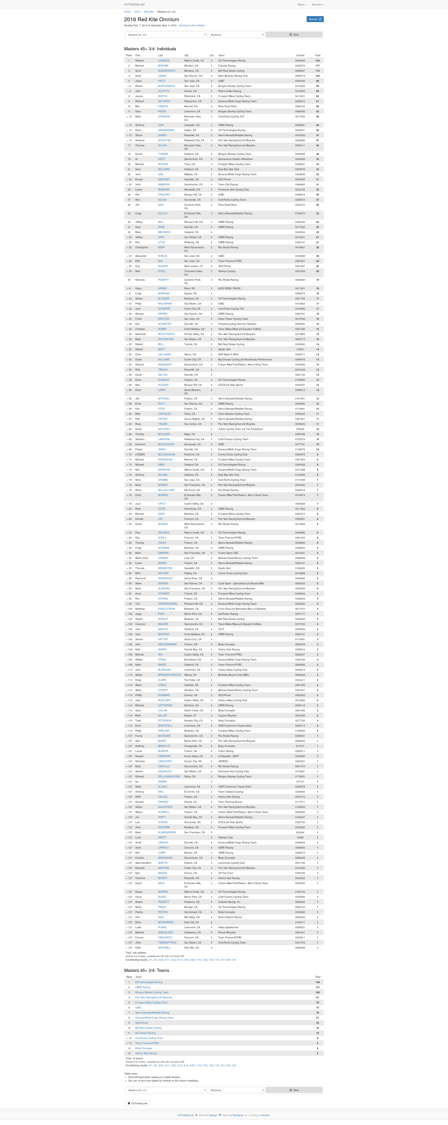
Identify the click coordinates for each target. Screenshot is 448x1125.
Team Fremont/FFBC (147, 1043)
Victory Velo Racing (146, 1053)
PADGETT (163, 902)
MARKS (162, 649)
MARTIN (162, 862)
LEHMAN (163, 558)
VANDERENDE (166, 130)
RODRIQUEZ (165, 459)
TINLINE (162, 424)
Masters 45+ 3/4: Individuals (150, 48)
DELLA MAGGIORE (169, 776)
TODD (161, 408)
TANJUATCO (165, 937)
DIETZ (161, 159)
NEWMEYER (165, 568)
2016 (137, 11)
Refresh (314, 19)
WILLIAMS (164, 169)
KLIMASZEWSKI (167, 832)
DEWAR (162, 781)
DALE (161, 204)
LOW (160, 125)
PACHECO (164, 532)
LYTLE (161, 242)
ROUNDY (163, 266)
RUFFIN (162, 96)
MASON (162, 873)
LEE (160, 519)
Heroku (265, 1115)
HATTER (163, 639)
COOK (161, 508)
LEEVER (162, 418)
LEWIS (162, 390)
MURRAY (163, 891)
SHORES (163, 583)
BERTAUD (163, 634)
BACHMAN (164, 232)
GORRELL (164, 812)
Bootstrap (238, 1115)
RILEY (161, 403)
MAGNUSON (165, 857)
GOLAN (162, 199)
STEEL (162, 271)
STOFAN (163, 598)
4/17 (167, 959)
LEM (160, 174)
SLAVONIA (164, 588)
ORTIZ (162, 503)
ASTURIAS (164, 101)
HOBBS (162, 329)
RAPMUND (164, 469)
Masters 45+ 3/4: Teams (146, 970)
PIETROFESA (165, 339)
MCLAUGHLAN (166, 454)
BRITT (161, 349)
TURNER (163, 154)
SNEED (162, 664)
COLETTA (163, 91)
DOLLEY (163, 213)
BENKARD (164, 189)
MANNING (164, 293)
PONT (161, 613)
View (295, 34)
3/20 (160, 959)
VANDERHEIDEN (167, 603)
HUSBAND (164, 695)
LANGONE (164, 439)
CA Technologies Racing (148, 982)
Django (213, 1115)
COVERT (163, 690)
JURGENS (164, 60)
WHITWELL (164, 947)
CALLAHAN (164, 354)
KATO (161, 237)
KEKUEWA (164, 827)
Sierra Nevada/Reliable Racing (152, 1012)
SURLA (162, 537)
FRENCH (163, 106)
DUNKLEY (163, 379)
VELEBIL (163, 474)
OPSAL (162, 659)
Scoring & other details (191, 25)
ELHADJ (162, 786)
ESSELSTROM (166, 608)
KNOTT (162, 837)
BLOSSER (163, 298)
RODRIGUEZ (165, 578)
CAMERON (164, 756)
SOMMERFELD (166, 70)
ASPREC (163, 313)
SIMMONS (164, 184)
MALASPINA (165, 303)
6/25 (192, 959)
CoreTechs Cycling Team (149, 1038)
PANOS (162, 907)
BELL (161, 222)
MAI (160, 261)
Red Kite (149, 11)
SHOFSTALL (165, 725)
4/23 (173, 959)
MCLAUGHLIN (166, 444)
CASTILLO (164, 766)
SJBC (138, 1007)
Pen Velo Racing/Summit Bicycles (153, 997)
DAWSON (163, 553)
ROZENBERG (165, 922)
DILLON (162, 145)
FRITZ (161, 81)
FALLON (162, 796)
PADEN (162, 111)
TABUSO (163, 369)
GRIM (161, 227)
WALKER (163, 624)
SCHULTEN (164, 140)
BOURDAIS (164, 735)
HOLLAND (164, 359)
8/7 (223, 959)
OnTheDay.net (134, 4)
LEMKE (162, 75)
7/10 (198, 959)
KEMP (161, 247)
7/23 (204, 959)
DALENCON (164, 771)
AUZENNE (164, 547)
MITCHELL (164, 398)
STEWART (164, 593)
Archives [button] (317, 4)
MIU (160, 654)
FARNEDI (163, 801)
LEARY (162, 852)
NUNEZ (162, 896)
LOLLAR (162, 710)
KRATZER (163, 318)
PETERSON (164, 720)
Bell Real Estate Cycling (148, 1028)
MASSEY (163, 485)
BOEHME (163, 65)
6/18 (186, 959)
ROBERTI (163, 279)
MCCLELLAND (166, 490)
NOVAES (163, 524)
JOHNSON (164, 116)
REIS (161, 917)
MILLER (162, 715)
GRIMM (162, 288)
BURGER (163, 751)
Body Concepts (143, 1048)
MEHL (161, 883)
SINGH (162, 449)
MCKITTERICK (166, 334)
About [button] (301, 4)
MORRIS (163, 495)
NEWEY (162, 563)
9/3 (234, 959)
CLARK (162, 680)
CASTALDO (164, 413)
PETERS (163, 912)
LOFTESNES (165, 705)
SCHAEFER (164, 324)
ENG (160, 791)
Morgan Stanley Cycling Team (152, 992)
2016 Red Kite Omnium (151, 19)
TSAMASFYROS (167, 942)
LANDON (163, 842)
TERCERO (164, 194)
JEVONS (162, 822)
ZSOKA (162, 542)
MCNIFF (162, 878)
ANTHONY (164, 429)
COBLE (162, 685)
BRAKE (162, 741)
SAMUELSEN (165, 932)
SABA (161, 464)
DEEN (161, 513)
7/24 (211, 959)
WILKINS (163, 164)
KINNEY (162, 135)
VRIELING (163, 730)
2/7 (150, 959)
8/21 (228, 959)
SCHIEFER (164, 308)
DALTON (162, 374)
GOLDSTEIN (165, 807)
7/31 (217, 959)
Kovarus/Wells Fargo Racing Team (154, 1017)
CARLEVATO (165, 761)
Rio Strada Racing (145, 1033)
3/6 (155, 959)
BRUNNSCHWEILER (169, 674)
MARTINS (163, 868)
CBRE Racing (142, 987)
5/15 (179, 959)
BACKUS (163, 629)
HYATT (162, 817)
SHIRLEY (163, 619)
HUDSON (163, 385)
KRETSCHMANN (167, 644)
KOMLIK (162, 256)
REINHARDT (165, 364)
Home (127, 11)
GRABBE (163, 479)
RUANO (162, 927)
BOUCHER (164, 434)
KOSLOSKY (164, 700)
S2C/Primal (141, 1022)
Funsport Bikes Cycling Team (151, 1002)
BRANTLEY (164, 746)
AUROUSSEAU (166, 86)
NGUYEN (163, 573)
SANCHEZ (164, 179)
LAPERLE (163, 847)
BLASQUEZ (164, 669)
